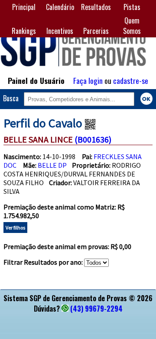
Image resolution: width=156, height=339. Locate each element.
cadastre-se (130, 80)
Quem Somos (132, 25)
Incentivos (59, 31)
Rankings (24, 31)
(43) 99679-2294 (96, 308)
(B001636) (93, 139)
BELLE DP (52, 165)
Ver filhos (15, 227)
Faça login (88, 80)
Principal (24, 7)
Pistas (132, 7)
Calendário (60, 7)
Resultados (96, 7)
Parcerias (96, 31)
